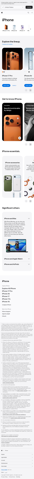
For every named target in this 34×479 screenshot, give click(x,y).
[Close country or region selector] (32, 2)
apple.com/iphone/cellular (8, 382)
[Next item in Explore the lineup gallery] (30, 90)
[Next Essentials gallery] (30, 201)
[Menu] (32, 13)
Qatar (2, 472)
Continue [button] (29, 7)
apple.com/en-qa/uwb (22, 390)
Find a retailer (4, 469)
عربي (6, 472)
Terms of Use (12, 476)
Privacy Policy (4, 476)
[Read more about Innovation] (12, 122)
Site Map (18, 476)
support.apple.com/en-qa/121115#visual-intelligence (14, 414)
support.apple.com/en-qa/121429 (18, 418)
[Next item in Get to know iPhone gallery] (30, 144)
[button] (13, 7)
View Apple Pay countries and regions (9, 436)
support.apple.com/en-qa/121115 (10, 397)
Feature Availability (5, 442)
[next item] (30, 29)
